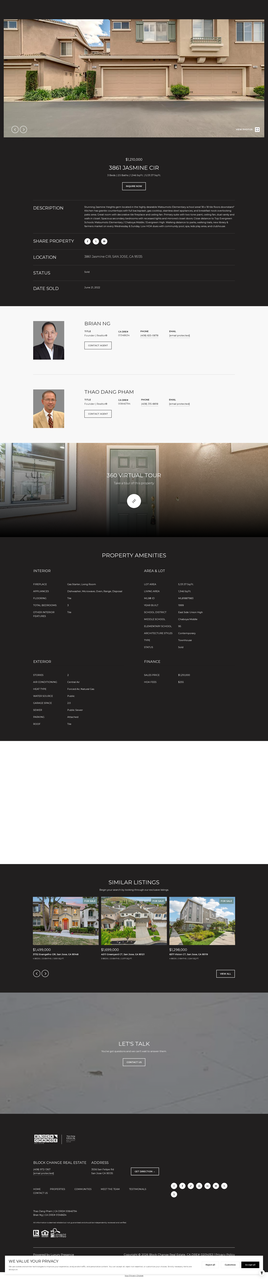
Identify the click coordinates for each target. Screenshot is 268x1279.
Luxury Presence (62, 1254)
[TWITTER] (224, 1186)
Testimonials (137, 1189)
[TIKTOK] (191, 1186)
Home (37, 1189)
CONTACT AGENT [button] (98, 345)
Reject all (210, 1265)
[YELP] (174, 1194)
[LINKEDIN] (207, 1186)
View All (225, 973)
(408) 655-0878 (149, 335)
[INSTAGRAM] (174, 1186)
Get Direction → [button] (145, 1171)
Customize (230, 1265)
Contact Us (40, 1193)
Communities (83, 1189)
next (23, 129)
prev (15, 129)
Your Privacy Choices (134, 1275)
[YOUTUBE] (216, 1186)
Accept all (250, 1265)
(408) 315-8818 (149, 403)
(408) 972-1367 (41, 1169)
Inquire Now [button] (134, 186)
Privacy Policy (225, 1254)
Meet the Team (110, 1189)
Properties (57, 1189)
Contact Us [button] (134, 1062)
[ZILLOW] (199, 1186)
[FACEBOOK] (182, 1186)
